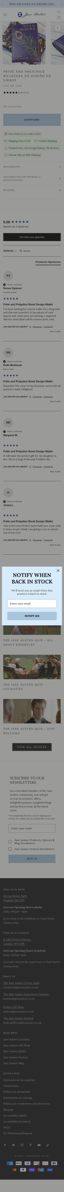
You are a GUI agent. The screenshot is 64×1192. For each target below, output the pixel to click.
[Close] (58, 570)
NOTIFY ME (32, 616)
